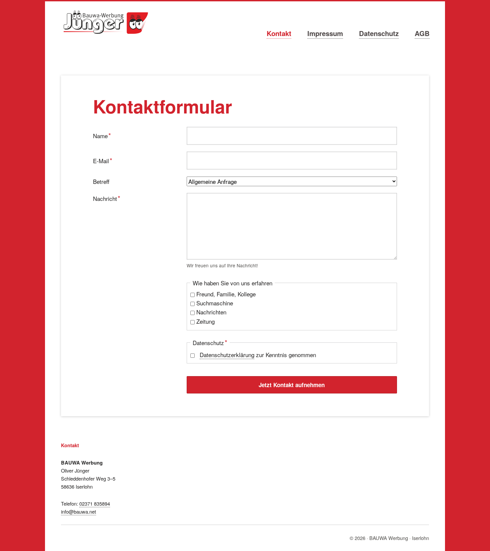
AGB (422, 33)
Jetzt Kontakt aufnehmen (292, 385)
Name (105, 135)
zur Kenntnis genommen (258, 354)
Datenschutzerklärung (227, 354)
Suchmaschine (214, 303)
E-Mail (105, 160)
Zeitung (205, 321)
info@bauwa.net (78, 511)
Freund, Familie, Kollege (226, 294)
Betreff (101, 181)
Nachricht (106, 198)
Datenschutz (379, 33)
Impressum (325, 33)
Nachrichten (211, 312)
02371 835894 (94, 503)
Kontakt (279, 33)
